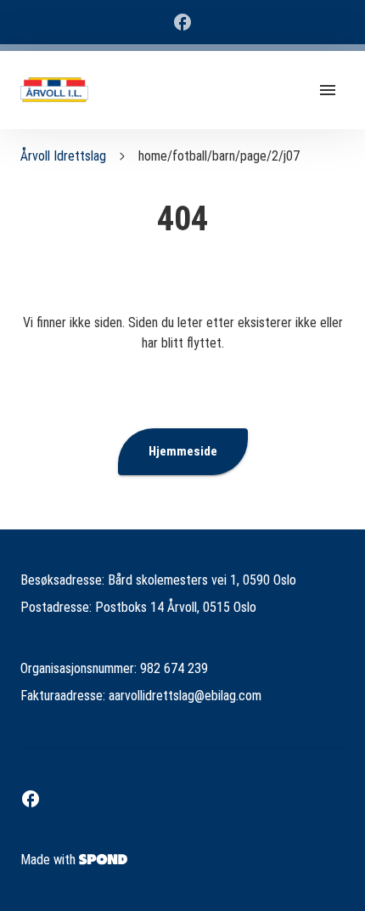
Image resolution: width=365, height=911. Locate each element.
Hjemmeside (183, 451)
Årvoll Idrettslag (63, 156)
